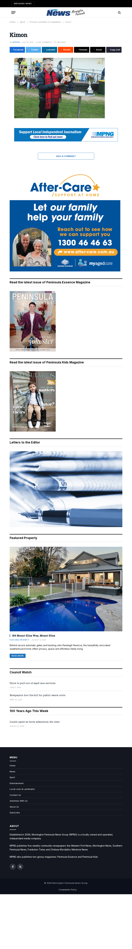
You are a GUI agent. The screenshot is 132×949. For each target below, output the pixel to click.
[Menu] (13, 12)
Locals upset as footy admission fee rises (35, 721)
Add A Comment (66, 156)
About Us (14, 806)
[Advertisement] (66, 921)
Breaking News (23, 3)
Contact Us (15, 795)
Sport (12, 777)
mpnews (16, 42)
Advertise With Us (19, 801)
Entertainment (17, 783)
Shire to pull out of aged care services (33, 683)
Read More (18, 656)
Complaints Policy (68, 889)
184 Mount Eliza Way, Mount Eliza (33, 635)
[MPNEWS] (66, 12)
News (12, 771)
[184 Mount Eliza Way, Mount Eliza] (66, 589)
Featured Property (19, 640)
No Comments (45, 42)
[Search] (119, 12)
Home (12, 765)
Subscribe (15, 812)
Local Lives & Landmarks (22, 789)
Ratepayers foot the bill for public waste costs (37, 695)
